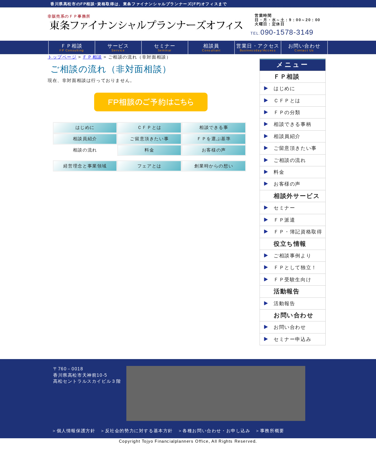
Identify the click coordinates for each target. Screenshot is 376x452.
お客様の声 (214, 150)
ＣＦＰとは (149, 127)
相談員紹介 (85, 138)
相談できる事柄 (292, 124)
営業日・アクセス (257, 47)
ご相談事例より (292, 255)
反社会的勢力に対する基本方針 (139, 430)
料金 (149, 150)
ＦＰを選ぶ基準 (214, 138)
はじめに (85, 127)
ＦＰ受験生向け (292, 279)
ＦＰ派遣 (284, 220)
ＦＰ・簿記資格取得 (298, 232)
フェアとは (149, 166)
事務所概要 (272, 430)
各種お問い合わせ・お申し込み (216, 430)
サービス (118, 47)
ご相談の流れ (290, 160)
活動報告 (284, 303)
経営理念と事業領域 (85, 166)
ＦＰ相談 (71, 47)
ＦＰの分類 (287, 112)
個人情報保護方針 (76, 430)
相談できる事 (213, 127)
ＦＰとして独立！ (295, 267)
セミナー (164, 47)
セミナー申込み (292, 339)
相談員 (211, 47)
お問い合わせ (304, 47)
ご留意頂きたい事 (149, 138)
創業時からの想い (213, 166)
